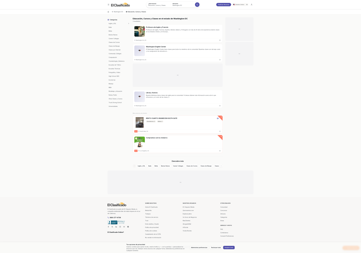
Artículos (223, 214)
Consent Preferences (227, 236)
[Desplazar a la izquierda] (134, 165)
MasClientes (186, 220)
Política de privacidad (152, 227)
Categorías (223, 217)
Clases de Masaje (206, 166)
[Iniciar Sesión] (251, 4)
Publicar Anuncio (223, 4)
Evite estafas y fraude (152, 224)
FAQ (221, 229)
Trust (146, 220)
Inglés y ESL (141, 166)
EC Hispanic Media (188, 207)
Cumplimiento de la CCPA (153, 234)
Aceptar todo (229, 247)
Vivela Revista (187, 231)
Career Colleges (178, 166)
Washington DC (118, 12)
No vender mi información (153, 237)
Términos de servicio (151, 217)
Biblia (156, 166)
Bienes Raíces (165, 166)
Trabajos (148, 214)
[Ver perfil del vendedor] (136, 138)
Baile (149, 166)
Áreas (222, 220)
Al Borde (185, 227)
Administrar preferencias (199, 247)
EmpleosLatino (187, 214)
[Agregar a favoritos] (220, 40)
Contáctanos (224, 232)
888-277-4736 (115, 217)
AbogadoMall (187, 224)
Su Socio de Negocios (190, 217)
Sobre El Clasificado (151, 207)
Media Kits (148, 210)
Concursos (223, 210)
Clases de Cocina (191, 166)
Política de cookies (151, 231)
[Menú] (108, 4)
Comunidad (223, 207)
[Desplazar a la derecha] (221, 165)
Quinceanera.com (188, 210)
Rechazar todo (216, 247)
